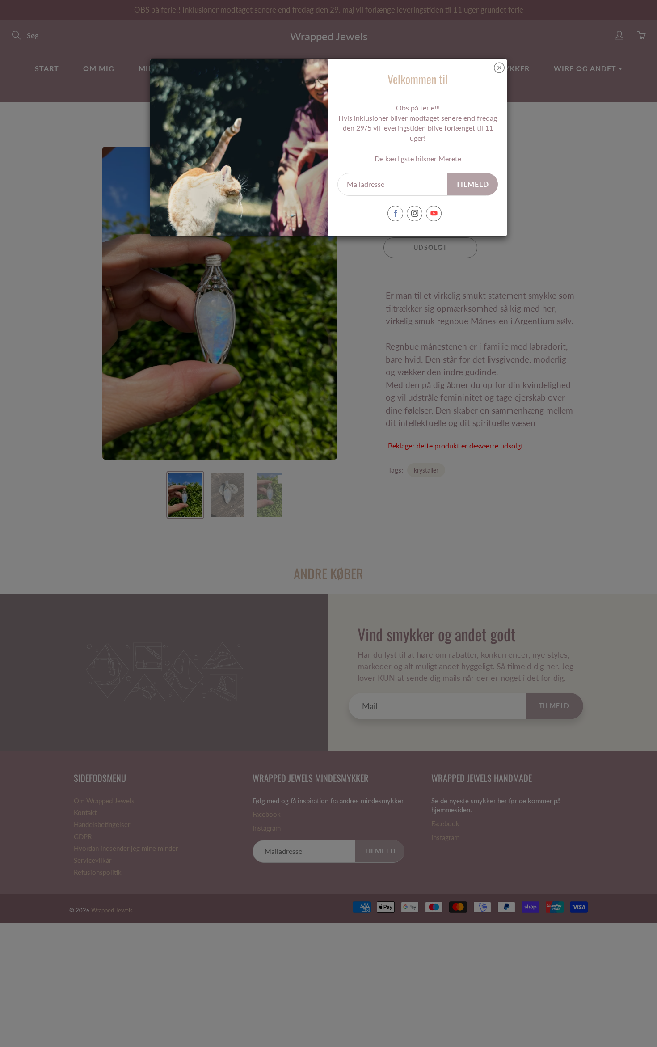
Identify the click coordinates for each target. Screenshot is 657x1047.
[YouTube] (434, 213)
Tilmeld (472, 184)
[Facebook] (395, 213)
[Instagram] (414, 213)
